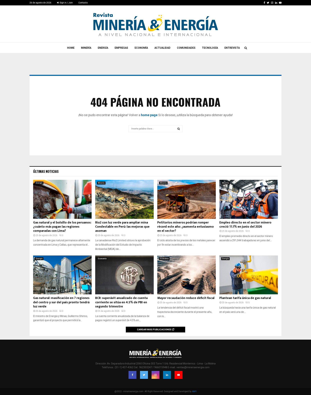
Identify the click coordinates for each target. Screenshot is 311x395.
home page (149, 115)
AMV (194, 391)
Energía (103, 47)
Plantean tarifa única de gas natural (245, 298)
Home (71, 47)
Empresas (121, 47)
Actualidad (162, 47)
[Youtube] (178, 375)
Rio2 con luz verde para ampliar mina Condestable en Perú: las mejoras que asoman (122, 227)
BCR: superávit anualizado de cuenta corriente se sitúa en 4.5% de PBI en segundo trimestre (121, 302)
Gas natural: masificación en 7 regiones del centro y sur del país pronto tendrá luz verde (61, 302)
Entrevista (232, 47)
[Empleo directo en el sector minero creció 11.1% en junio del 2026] (248, 199)
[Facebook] (132, 375)
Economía (141, 47)
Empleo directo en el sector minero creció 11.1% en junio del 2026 (245, 224)
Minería (86, 47)
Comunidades (186, 47)
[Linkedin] (167, 375)
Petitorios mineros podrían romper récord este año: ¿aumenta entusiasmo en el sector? (185, 227)
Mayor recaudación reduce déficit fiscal (186, 298)
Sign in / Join (66, 2)
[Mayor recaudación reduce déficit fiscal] (186, 274)
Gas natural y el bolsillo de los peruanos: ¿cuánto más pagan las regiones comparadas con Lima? (62, 227)
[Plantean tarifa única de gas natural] (248, 274)
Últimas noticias (45, 171)
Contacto (83, 2)
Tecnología (210, 47)
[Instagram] (155, 375)
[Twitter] (144, 375)
